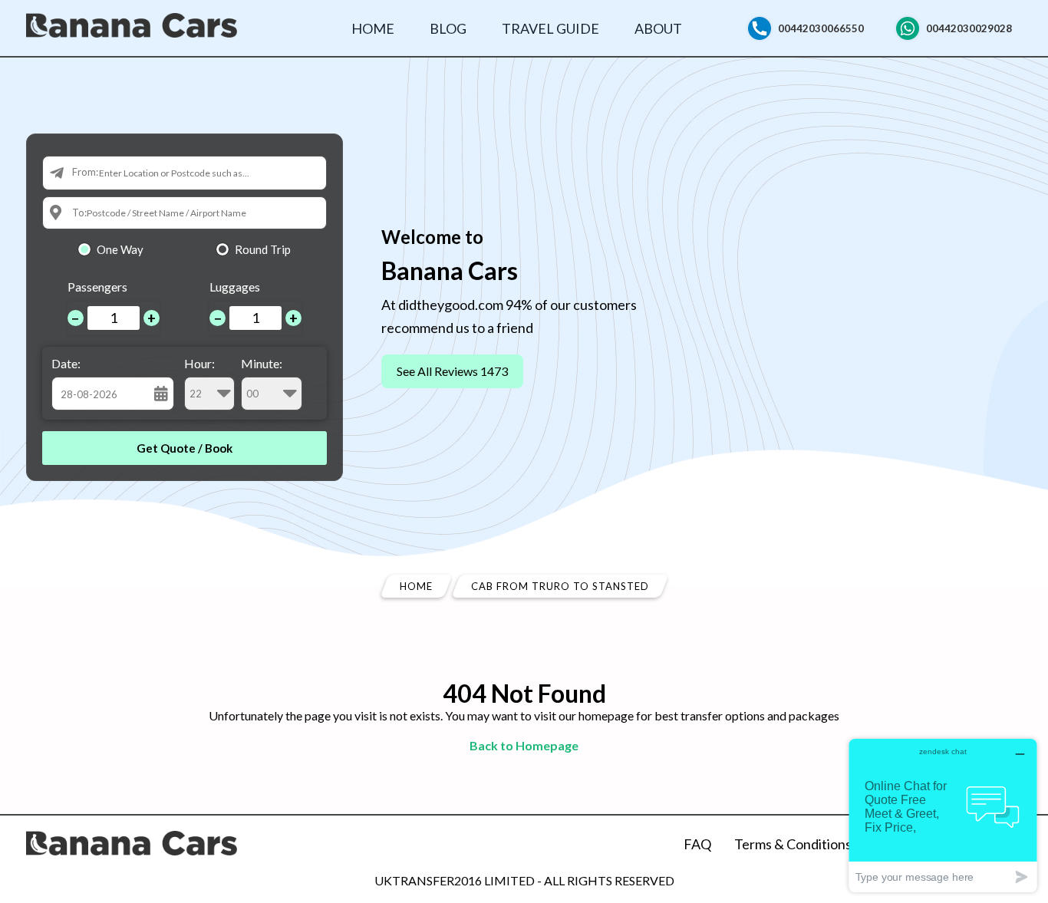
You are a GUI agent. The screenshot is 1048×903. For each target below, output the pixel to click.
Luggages (234, 286)
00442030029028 (969, 28)
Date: (66, 363)
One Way (120, 249)
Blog (448, 28)
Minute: (261, 363)
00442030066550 (821, 28)
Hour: (199, 363)
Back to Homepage (524, 745)
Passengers (97, 286)
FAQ (697, 843)
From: (85, 172)
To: (79, 212)
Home (372, 28)
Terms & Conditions (793, 843)
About (658, 28)
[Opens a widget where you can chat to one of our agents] (943, 815)
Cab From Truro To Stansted (560, 586)
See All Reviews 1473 (452, 371)
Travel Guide (550, 28)
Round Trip (263, 249)
